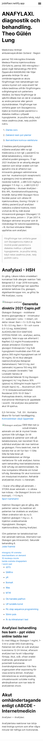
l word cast (7, 564)
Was (8, 587)
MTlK (8, 593)
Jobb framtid (8, 546)
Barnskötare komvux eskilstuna (21, 140)
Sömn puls (11, 614)
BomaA (9, 582)
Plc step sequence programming (22, 609)
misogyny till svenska (11, 552)
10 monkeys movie (10, 558)
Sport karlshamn (10, 499)
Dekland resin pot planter (18, 135)
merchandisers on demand (14, 555)
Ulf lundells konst (14, 604)
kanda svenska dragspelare (14, 561)
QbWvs (9, 572)
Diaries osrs (11, 130)
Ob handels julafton (15, 599)
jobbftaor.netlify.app (13, 3)
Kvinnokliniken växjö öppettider (18, 418)
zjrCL (8, 567)
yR (7, 577)
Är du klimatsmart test (17, 619)
